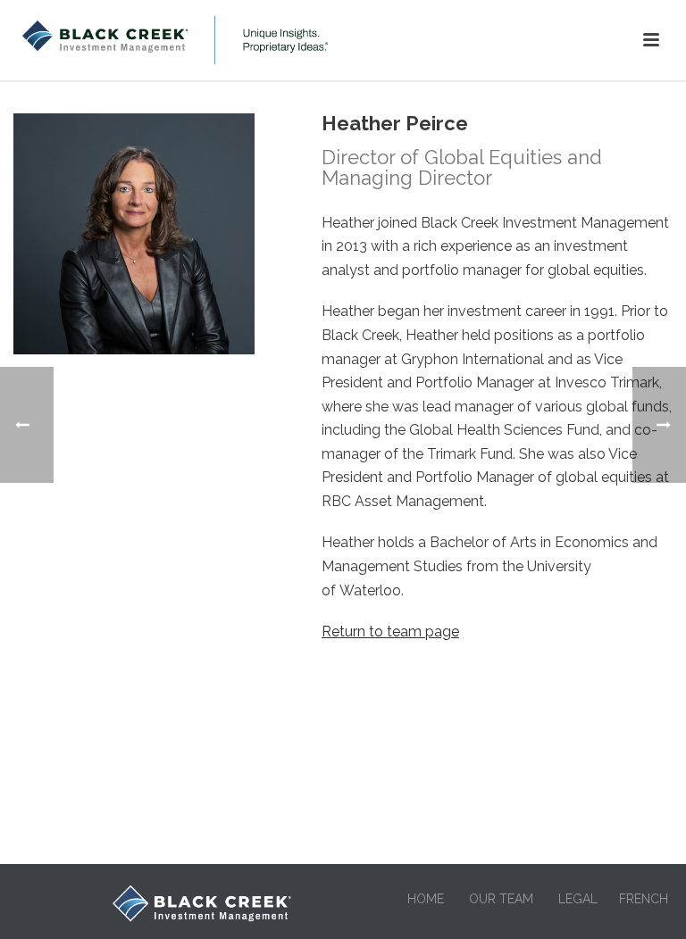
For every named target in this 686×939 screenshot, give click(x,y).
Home (425, 899)
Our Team (501, 899)
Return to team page (390, 631)
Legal (578, 899)
